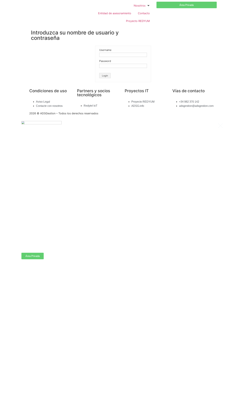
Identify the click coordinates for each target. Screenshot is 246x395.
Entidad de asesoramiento (114, 13)
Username (105, 50)
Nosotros (139, 5)
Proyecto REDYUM (138, 21)
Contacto (144, 13)
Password (105, 61)
